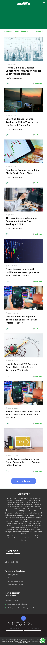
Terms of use (12, 578)
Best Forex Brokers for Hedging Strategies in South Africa (22, 171)
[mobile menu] (44, 3)
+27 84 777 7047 (12, 600)
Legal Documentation (15, 584)
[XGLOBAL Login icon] (14, 628)
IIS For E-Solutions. (28, 625)
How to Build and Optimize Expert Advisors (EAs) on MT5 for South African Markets (23, 71)
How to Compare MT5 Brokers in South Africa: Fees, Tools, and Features (23, 414)
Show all (40, 31)
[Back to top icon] (23, 618)
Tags (16, 31)
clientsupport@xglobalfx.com (17, 604)
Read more (38, 84)
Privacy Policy (12, 575)
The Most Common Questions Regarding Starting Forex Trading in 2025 (21, 221)
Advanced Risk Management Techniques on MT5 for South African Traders (21, 320)
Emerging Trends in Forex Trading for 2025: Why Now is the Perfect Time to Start (22, 122)
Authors (25, 31)
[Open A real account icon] (32, 628)
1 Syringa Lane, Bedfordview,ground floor (21, 608)
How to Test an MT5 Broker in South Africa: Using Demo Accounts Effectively (21, 367)
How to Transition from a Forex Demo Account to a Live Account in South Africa (23, 462)
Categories (7, 31)
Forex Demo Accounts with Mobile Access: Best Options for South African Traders (23, 272)
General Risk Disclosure (16, 581)
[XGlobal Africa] (23, 3)
